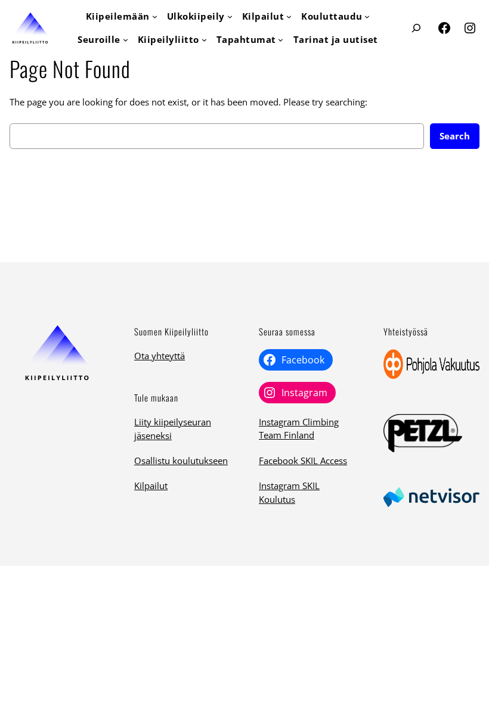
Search (455, 136)
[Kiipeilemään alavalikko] (154, 16)
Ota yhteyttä (159, 356)
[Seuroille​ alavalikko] (125, 39)
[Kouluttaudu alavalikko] (367, 16)
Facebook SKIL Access (303, 460)
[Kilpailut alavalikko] (289, 16)
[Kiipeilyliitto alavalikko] (204, 39)
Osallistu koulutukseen (181, 460)
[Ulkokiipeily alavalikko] (230, 16)
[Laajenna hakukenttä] (416, 28)
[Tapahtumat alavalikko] (280, 39)
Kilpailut (151, 486)
